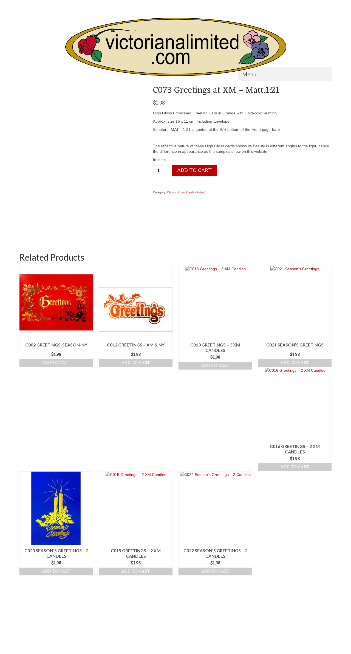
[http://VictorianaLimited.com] (175, 47)
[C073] (95, 225)
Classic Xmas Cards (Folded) (186, 192)
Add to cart (194, 171)
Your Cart (316, 4)
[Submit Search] (23, 4)
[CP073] (82, 147)
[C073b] (69, 225)
